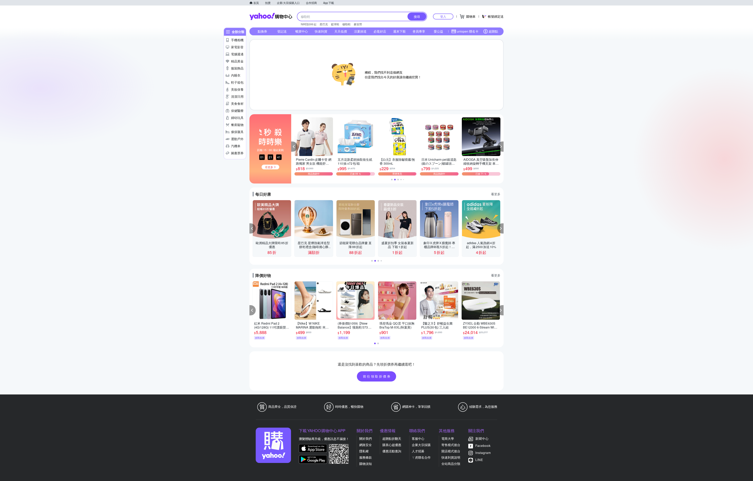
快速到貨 (321, 31)
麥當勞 (358, 24)
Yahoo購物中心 (270, 16)
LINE (479, 459)
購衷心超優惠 (391, 445)
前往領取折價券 (377, 376)
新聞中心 (482, 438)
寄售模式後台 (450, 445)
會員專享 (419, 31)
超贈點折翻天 (391, 438)
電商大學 (447, 438)
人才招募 (418, 451)
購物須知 (365, 463)
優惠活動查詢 (391, 451)
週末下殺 (399, 31)
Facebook (483, 445)
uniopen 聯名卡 (467, 31)
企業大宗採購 (421, 445)
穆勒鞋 (346, 24)
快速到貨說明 (450, 457)
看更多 (495, 194)
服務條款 (365, 457)
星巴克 (324, 24)
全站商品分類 (450, 463)
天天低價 (340, 31)
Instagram (483, 452)
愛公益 (438, 31)
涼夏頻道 (360, 31)
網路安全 (365, 445)
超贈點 (493, 31)
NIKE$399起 (308, 24)
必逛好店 (380, 31)
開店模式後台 (450, 451)
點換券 (262, 31)
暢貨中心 (301, 31)
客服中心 (418, 438)
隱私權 (364, 451)
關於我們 (365, 438)
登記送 (282, 31)
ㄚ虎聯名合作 (421, 457)
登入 (443, 16)
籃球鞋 (335, 24)
